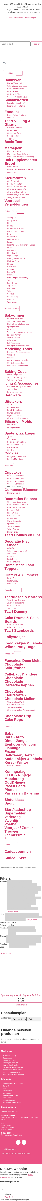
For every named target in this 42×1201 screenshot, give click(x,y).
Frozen (10, 752)
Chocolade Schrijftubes (14, 666)
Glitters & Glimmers (21, 575)
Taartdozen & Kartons (23, 597)
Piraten (10, 790)
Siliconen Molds (18, 421)
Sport (9, 803)
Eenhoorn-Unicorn (20, 744)
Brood (9, 163)
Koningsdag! (15, 771)
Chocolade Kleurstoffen (15, 693)
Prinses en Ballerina (21, 793)
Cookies (11, 453)
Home (3, 867)
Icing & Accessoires (21, 383)
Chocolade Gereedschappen (19, 683)
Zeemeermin (15, 835)
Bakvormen (14, 315)
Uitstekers (13, 401)
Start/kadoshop (17, 810)
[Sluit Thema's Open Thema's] (15, 726)
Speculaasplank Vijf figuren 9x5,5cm (21, 995)
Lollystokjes (15, 637)
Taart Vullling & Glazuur (17, 123)
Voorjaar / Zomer (18, 828)
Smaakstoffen (16, 100)
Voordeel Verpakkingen (16, 202)
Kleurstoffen (15, 178)
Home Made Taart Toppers (19, 567)
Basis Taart (14, 142)
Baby (8, 733)
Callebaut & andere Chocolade (20, 676)
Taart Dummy (15, 611)
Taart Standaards (19, 630)
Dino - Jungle (16, 741)
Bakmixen (13, 80)
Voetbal (10, 824)
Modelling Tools (18, 349)
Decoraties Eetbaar (20, 499)
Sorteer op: (6, 1018)
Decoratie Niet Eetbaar (16, 543)
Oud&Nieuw (14, 782)
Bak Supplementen (20, 160)
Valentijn (11, 820)
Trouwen (11, 831)
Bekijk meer (13, 911)
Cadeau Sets (15, 858)
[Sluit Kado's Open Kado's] (14, 844)
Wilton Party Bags (19, 647)
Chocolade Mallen (19, 699)
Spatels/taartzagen (20, 433)
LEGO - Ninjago (17, 775)
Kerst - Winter (16, 762)
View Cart (8, 1197)
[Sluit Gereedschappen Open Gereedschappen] (22, 308)
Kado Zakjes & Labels (23, 643)
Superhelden (15, 813)
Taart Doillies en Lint (22, 535)
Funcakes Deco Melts (22, 661)
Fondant (11, 112)
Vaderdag (12, 817)
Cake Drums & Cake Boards (21, 619)
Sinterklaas (14, 800)
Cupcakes (13, 472)
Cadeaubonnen (17, 851)
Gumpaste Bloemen (21, 490)
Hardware (12, 395)
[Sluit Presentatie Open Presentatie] (18, 590)
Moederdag (14, 779)
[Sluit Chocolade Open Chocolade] (17, 653)
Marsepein (13, 148)
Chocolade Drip (17, 716)
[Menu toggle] (2, 70)
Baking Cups (15, 372)
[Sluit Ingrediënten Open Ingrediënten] (19, 73)
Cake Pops (13, 720)
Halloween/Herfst (19, 755)
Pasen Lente (15, 786)
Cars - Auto (14, 737)
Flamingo (12, 748)
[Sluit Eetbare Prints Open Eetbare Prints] (20, 211)
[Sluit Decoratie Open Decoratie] (16, 465)
